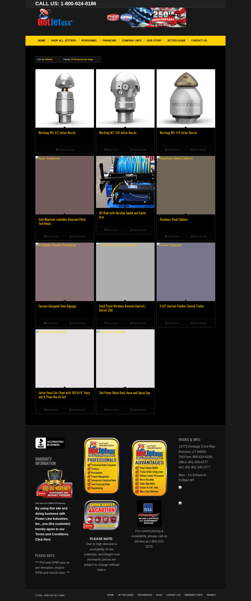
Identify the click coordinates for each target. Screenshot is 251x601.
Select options (66, 150)
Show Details (139, 150)
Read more (113, 150)
